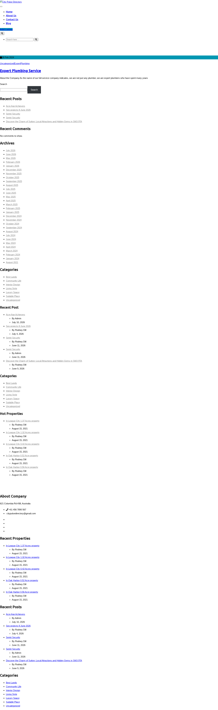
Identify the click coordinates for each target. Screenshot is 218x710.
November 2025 (14, 173)
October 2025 (12, 177)
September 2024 (14, 227)
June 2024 (11, 239)
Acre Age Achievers (15, 106)
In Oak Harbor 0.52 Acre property (22, 455)
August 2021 (12, 262)
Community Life (13, 280)
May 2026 (11, 158)
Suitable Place (13, 296)
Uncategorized (7, 63)
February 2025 (13, 208)
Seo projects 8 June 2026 (18, 110)
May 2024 (11, 243)
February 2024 (13, 254)
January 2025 (12, 212)
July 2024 (10, 235)
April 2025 (11, 200)
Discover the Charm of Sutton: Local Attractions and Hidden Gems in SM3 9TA (44, 121)
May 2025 (11, 196)
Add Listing (6, 29)
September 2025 (14, 181)
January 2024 (12, 258)
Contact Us (12, 19)
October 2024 (12, 223)
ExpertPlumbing (22, 63)
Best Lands (11, 277)
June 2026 (11, 154)
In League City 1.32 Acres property (22, 432)
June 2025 (11, 193)
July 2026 (10, 150)
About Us (11, 15)
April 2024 (11, 247)
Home (9, 11)
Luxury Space (12, 292)
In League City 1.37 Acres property (22, 421)
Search (3, 84)
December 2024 (14, 216)
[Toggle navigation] (1, 6)
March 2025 (11, 204)
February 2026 (13, 162)
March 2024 (11, 250)
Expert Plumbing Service (20, 71)
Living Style (11, 288)
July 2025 (10, 189)
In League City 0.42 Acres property (22, 444)
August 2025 (12, 185)
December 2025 (14, 169)
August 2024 (12, 231)
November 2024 (14, 220)
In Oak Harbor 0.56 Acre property (22, 467)
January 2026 (12, 166)
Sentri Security (13, 113)
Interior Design (13, 284)
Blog (8, 23)
